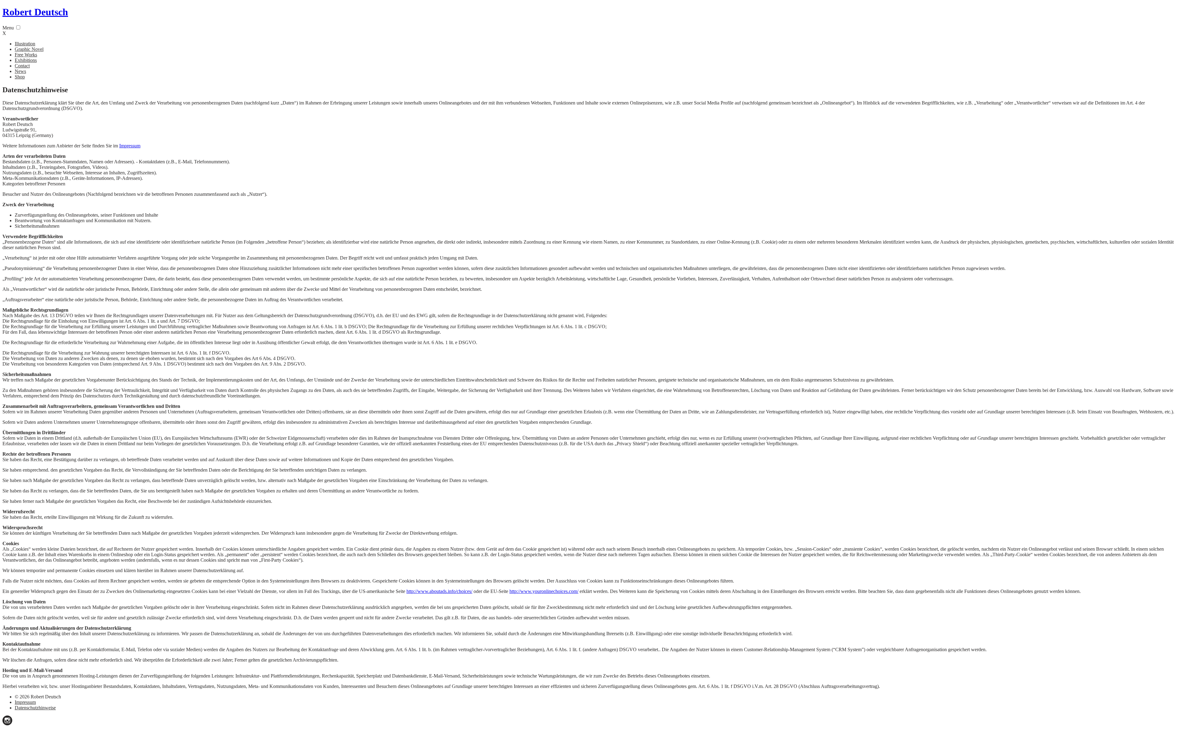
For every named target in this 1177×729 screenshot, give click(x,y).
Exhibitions (26, 60)
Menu (8, 27)
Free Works (26, 54)
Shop (20, 76)
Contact (22, 65)
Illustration (25, 43)
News (20, 71)
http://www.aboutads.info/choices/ (439, 591)
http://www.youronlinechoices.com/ (543, 591)
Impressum (129, 145)
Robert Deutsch (35, 11)
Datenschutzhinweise (35, 707)
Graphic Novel (29, 49)
